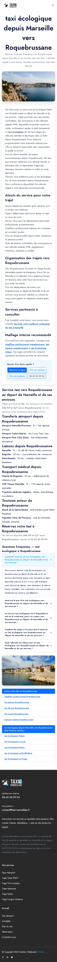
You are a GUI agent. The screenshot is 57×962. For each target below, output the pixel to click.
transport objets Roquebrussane (18, 719)
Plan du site (7, 926)
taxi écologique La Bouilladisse (18, 753)
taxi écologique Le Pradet (15, 759)
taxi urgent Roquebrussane (16, 714)
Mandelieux (22, 822)
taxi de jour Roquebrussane (16, 708)
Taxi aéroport (8, 915)
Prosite (41, 951)
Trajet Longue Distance (12, 899)
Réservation (7, 931)
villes (51, 818)
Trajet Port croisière (11, 883)
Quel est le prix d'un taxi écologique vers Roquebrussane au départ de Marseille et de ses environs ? (26, 603)
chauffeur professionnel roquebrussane (24, 344)
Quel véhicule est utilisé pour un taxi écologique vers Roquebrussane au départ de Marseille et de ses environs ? (27, 645)
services (20, 818)
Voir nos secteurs (17, 376)
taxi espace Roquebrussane (16, 702)
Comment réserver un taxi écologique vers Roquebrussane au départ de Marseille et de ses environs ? (26, 559)
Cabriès (12, 822)
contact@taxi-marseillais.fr (16, 810)
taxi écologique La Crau (15, 741)
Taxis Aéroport (8, 872)
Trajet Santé (7, 894)
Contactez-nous (9, 937)
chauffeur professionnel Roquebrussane (22, 696)
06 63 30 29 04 (36, 376)
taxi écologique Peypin (14, 747)
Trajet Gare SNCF (10, 878)
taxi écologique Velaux (14, 736)
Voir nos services (37, 370)
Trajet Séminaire (9, 888)
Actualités (6, 921)
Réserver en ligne (17, 370)
